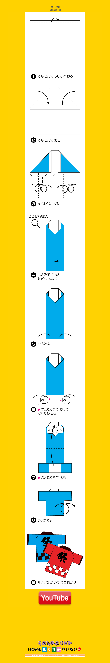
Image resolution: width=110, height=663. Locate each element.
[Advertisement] (55, 625)
